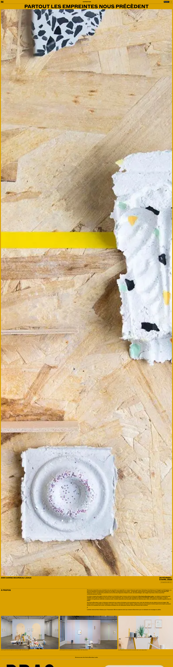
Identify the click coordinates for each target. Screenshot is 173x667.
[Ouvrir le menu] (171, 2)
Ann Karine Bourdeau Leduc (146, 596)
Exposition (87, 1)
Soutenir (166, 1)
